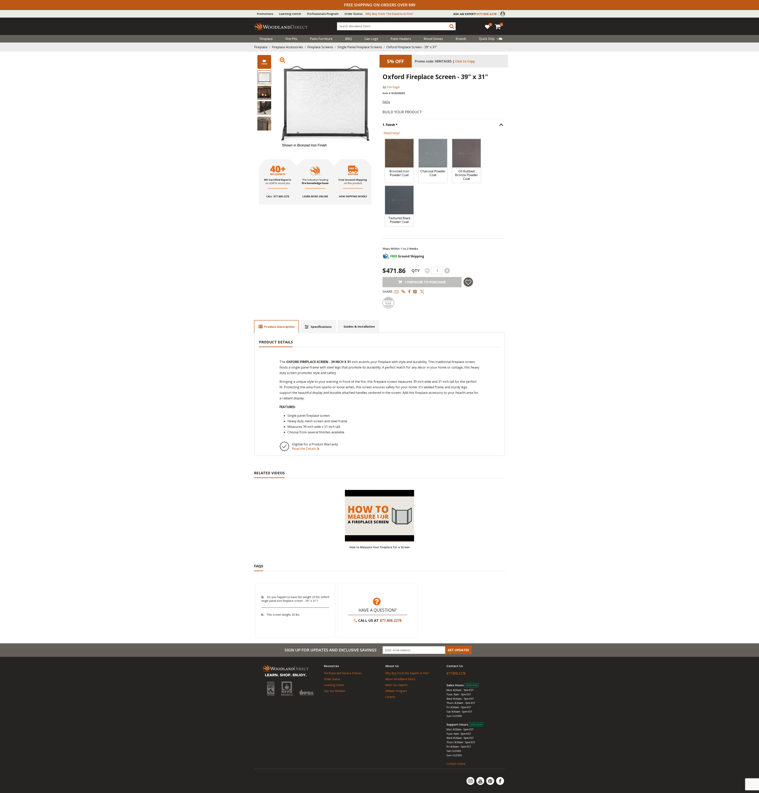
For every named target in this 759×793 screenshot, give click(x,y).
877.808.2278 (390, 620)
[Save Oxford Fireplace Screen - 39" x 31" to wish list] (468, 282)
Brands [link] (461, 39)
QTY (416, 270)
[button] (502, 13)
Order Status (354, 14)
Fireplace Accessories (287, 47)
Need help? (392, 133)
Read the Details (304, 448)
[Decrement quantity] (427, 271)
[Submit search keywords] (451, 26)
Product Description (279, 327)
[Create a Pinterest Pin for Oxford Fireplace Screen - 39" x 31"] (415, 291)
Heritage (393, 87)
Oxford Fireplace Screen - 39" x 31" (411, 47)
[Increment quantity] (447, 271)
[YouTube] (480, 781)
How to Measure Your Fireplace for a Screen (379, 547)
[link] (490, 39)
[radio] (399, 160)
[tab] (276, 326)
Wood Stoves (433, 39)
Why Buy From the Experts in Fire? (407, 673)
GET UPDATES (458, 650)
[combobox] (396, 26)
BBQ (348, 39)
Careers (390, 697)
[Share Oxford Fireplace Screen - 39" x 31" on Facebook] (409, 291)
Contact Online (456, 764)
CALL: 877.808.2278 (277, 196)
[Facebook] (500, 781)
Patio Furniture (321, 39)
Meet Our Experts (396, 685)
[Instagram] (470, 781)
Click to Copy (465, 61)
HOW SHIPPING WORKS (353, 196)
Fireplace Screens (320, 47)
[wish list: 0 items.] (487, 26)
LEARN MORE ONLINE (315, 196)
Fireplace (266, 39)
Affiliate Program (396, 691)
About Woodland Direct (400, 679)
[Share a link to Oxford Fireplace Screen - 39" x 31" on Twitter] (422, 291)
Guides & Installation (359, 326)
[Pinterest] (490, 781)
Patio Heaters (401, 39)
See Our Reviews (335, 691)
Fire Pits (291, 39)
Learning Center (290, 14)
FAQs (386, 102)
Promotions (265, 14)
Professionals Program (323, 14)
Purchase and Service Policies (343, 673)
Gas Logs (371, 39)
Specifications (321, 327)
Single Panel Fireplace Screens (359, 47)
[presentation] (264, 77)
